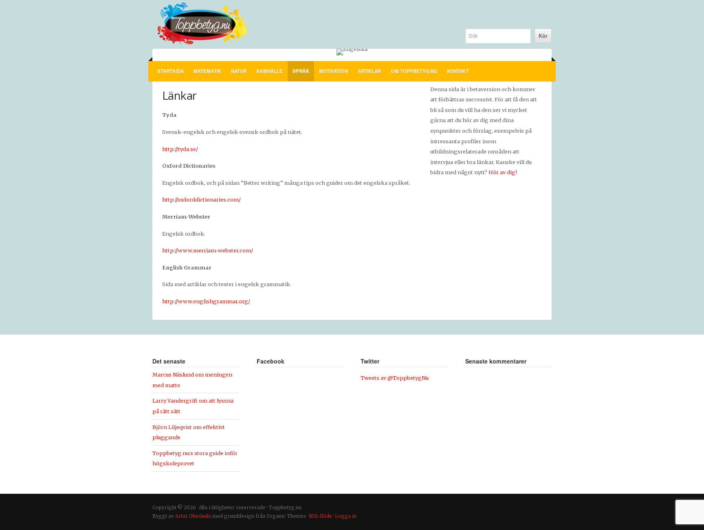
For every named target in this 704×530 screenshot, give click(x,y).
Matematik (207, 71)
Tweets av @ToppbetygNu (395, 378)
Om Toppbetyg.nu (414, 71)
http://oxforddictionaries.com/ (201, 199)
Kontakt (458, 71)
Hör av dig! (502, 172)
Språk (301, 71)
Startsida (170, 71)
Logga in (345, 516)
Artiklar (369, 71)
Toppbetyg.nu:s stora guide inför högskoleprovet (195, 458)
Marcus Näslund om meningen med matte (192, 379)
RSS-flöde (320, 516)
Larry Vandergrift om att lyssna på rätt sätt (192, 405)
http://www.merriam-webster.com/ (207, 250)
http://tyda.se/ (180, 149)
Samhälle (269, 71)
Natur (239, 71)
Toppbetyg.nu (299, 24)
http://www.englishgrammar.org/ (206, 301)
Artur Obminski (193, 516)
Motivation (333, 71)
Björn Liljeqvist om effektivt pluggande (188, 432)
